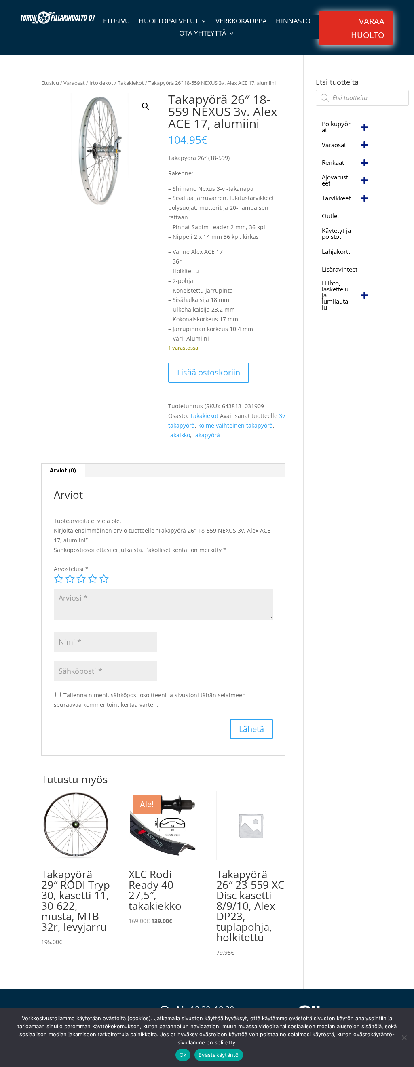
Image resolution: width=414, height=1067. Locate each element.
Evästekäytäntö (219, 1055)
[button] (145, 106)
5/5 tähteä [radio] (104, 579)
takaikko (179, 435)
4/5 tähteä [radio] (92, 579)
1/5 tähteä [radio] (58, 579)
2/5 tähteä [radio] (70, 579)
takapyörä (206, 435)
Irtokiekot (101, 82)
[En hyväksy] (404, 1037)
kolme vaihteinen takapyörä (235, 425)
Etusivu (116, 21)
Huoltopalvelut (169, 21)
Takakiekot (131, 82)
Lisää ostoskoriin (208, 372)
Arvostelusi (71, 569)
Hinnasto (293, 21)
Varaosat (74, 82)
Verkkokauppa (241, 21)
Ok (183, 1055)
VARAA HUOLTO (367, 28)
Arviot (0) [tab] (63, 470)
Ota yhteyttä (202, 34)
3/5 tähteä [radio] (81, 579)
